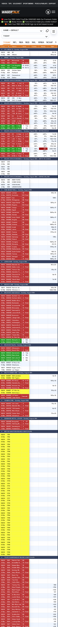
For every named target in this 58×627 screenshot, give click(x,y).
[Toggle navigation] (53, 11)
